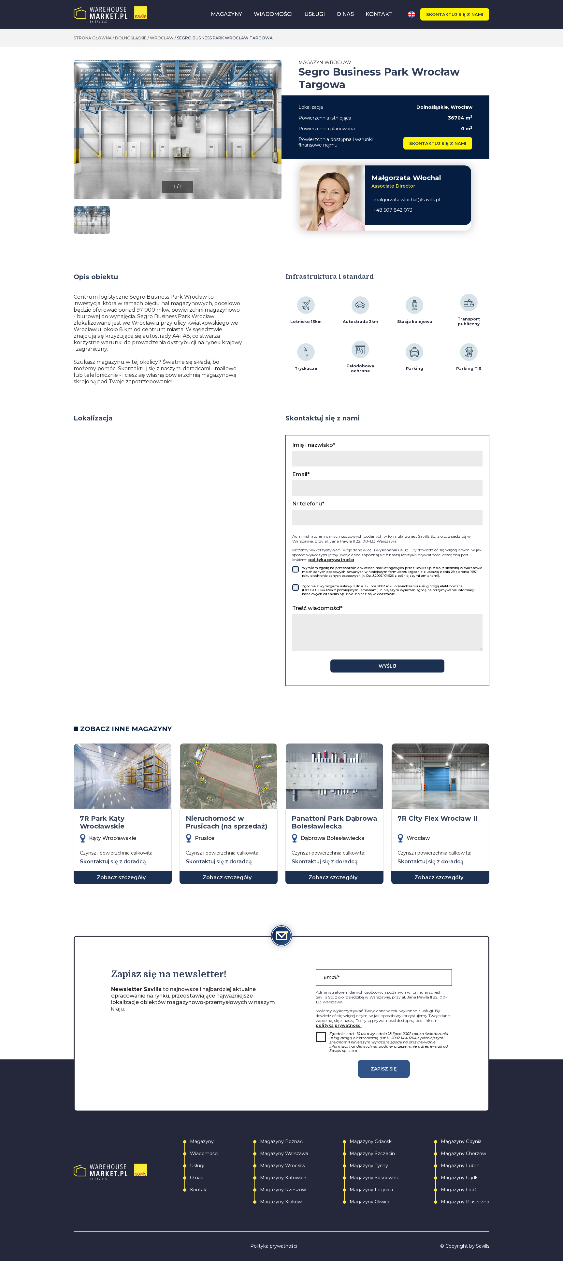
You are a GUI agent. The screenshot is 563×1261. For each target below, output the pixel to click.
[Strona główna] (110, 14)
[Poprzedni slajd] (79, 133)
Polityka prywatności (273, 1246)
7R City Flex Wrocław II (437, 818)
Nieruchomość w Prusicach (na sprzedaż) (226, 822)
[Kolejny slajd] (276, 133)
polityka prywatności (331, 559)
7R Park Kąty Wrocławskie (102, 822)
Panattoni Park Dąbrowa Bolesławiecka (334, 822)
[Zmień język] (414, 14)
